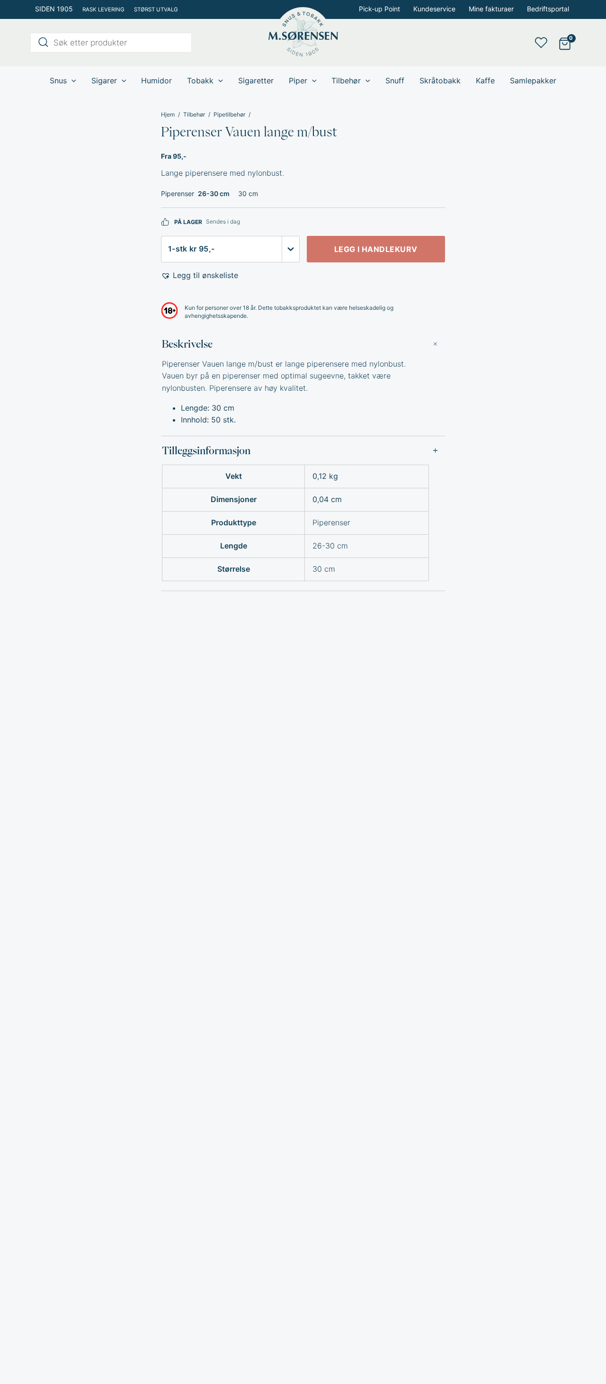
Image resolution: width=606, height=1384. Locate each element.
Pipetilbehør (229, 114)
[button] (199, 276)
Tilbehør (194, 114)
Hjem (168, 114)
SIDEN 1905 (54, 9)
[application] (71, 80)
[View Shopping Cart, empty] (564, 42)
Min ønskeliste (544, 42)
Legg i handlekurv (376, 249)
